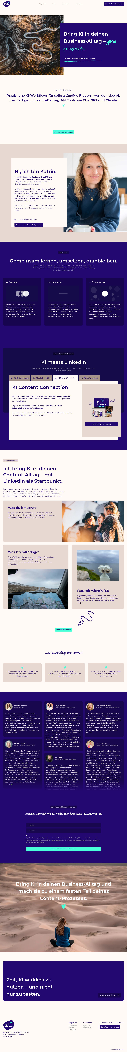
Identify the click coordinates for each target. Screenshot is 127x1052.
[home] (6, 3)
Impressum (86, 1026)
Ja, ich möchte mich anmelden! (63, 849)
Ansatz (54, 4)
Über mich (65, 4)
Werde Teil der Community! (101, 424)
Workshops (73, 1026)
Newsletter (78, 4)
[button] (42, 4)
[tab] (19, 378)
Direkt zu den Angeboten (63, 132)
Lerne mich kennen (63, 630)
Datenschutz (86, 1028)
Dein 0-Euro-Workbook (113, 4)
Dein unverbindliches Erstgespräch (29, 225)
